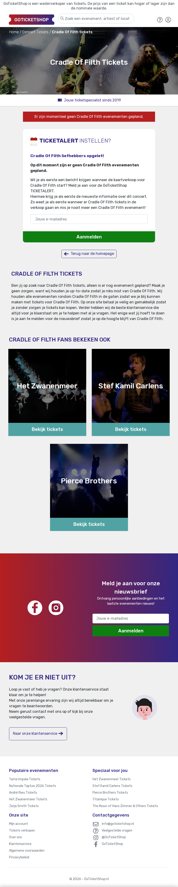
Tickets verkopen (22, 830)
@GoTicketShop (114, 837)
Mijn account (18, 824)
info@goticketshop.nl (118, 824)
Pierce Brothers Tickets (110, 793)
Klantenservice (20, 844)
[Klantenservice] (160, 19)
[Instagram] (56, 607)
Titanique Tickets (105, 799)
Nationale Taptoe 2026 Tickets (32, 786)
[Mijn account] (168, 19)
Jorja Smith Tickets (24, 806)
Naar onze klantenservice (35, 733)
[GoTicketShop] (32, 19)
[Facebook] (35, 607)
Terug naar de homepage (92, 253)
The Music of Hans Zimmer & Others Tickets (125, 806)
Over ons (15, 837)
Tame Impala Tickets (24, 779)
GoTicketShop (112, 844)
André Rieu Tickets (23, 793)
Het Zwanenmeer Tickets (28, 799)
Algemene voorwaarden (26, 851)
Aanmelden (89, 237)
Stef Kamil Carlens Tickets (112, 786)
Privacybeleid (19, 857)
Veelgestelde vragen (117, 830)
